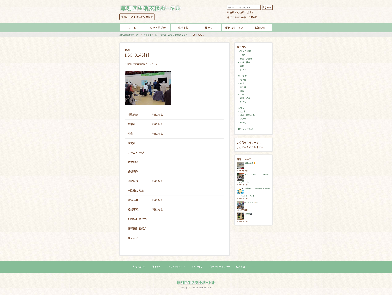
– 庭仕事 (242, 86)
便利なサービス (234, 27)
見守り (209, 27)
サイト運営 (197, 266)
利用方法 (156, 266)
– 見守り (242, 118)
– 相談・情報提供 (246, 115)
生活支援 (183, 27)
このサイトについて (176, 266)
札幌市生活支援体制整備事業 (137, 17)
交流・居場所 (158, 27)
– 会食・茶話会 (245, 58)
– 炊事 (241, 94)
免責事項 (240, 266)
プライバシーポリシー (219, 266)
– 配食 (241, 90)
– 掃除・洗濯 (244, 97)
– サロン (242, 54)
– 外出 (241, 83)
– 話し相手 (243, 111)
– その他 (242, 69)
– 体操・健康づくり (247, 62)
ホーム (132, 27)
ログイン (255, 266)
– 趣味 (241, 65)
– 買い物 (242, 79)
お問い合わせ (139, 266)
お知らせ (259, 27)
